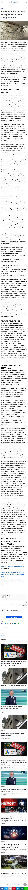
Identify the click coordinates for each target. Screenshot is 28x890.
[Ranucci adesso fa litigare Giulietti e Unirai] (14, 862)
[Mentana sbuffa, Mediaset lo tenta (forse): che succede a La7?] (14, 697)
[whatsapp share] (15, 623)
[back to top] (25, 884)
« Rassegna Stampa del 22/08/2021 (9, 610)
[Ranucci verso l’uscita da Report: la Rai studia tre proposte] (14, 676)
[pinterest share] (10, 623)
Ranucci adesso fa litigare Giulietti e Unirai (13, 873)
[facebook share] (2, 623)
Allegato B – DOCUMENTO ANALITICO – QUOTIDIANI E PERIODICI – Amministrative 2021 (12, 582)
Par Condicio (4, 635)
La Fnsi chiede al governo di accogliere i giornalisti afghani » (15, 604)
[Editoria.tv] (14, 2)
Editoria (3, 8)
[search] (26, 2)
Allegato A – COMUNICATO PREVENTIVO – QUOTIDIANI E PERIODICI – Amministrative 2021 (13, 574)
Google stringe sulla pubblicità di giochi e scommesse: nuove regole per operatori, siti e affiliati (13, 663)
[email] (10, 888)
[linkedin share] (12, 623)
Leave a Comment (14, 617)
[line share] (18, 623)
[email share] (7, 623)
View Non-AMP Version (17, 884)
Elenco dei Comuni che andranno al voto (12, 566)
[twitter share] (5, 623)
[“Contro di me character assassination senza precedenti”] (14, 805)
